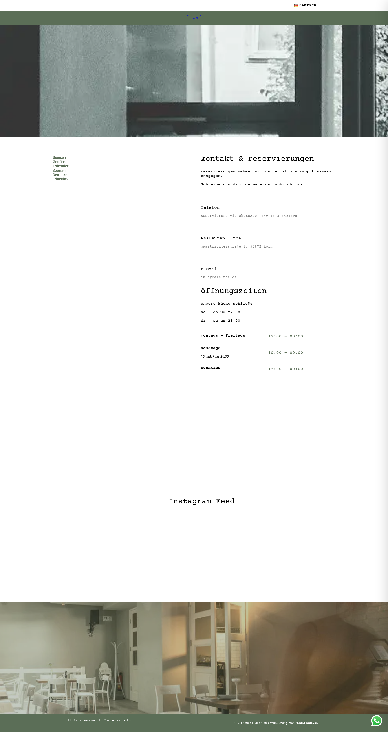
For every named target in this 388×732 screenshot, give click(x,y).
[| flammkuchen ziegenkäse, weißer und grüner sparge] (78, 529)
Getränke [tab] (60, 162)
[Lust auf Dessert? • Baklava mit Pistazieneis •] (252, 563)
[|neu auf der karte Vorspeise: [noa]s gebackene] (136, 563)
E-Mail (209, 269)
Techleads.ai (307, 723)
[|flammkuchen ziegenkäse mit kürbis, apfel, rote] (78, 563)
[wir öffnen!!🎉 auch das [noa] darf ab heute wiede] (136, 529)
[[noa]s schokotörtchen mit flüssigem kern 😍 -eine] (310, 529)
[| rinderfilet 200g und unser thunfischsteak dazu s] (252, 529)
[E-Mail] (204, 257)
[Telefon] (204, 196)
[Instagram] (181, 722)
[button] (306, 5)
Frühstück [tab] (61, 166)
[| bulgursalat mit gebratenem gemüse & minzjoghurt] (194, 529)
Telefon (210, 207)
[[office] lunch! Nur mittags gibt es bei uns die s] (310, 563)
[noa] (194, 18)
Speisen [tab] (59, 157)
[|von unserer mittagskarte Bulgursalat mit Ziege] (194, 563)
